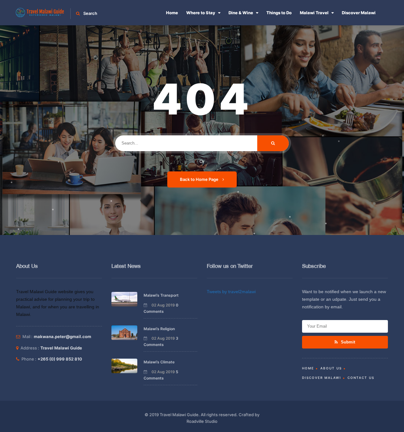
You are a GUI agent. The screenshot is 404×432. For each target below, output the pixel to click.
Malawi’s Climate (159, 362)
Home (172, 12)
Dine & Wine (241, 12)
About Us (331, 368)
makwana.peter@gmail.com (62, 336)
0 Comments (161, 308)
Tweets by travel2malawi (231, 291)
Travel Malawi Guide (61, 347)
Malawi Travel (314, 12)
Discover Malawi (359, 12)
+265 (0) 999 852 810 (60, 358)
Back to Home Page (199, 179)
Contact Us (361, 378)
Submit (347, 342)
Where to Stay (200, 12)
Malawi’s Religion (159, 328)
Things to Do (279, 12)
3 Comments (161, 341)
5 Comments (161, 374)
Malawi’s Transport (161, 295)
